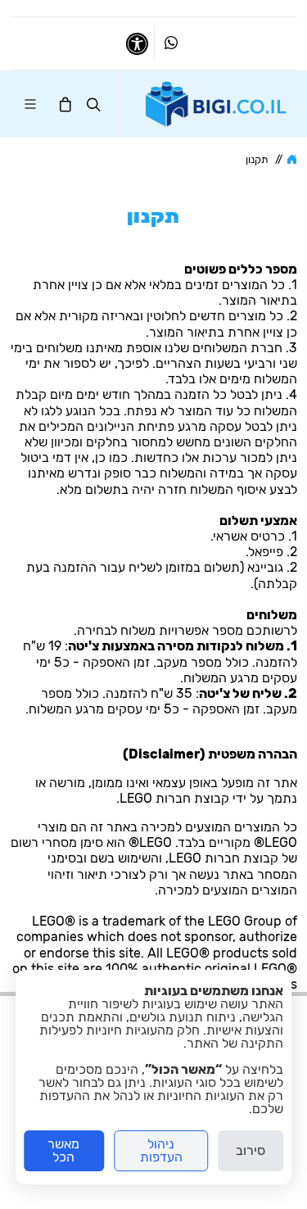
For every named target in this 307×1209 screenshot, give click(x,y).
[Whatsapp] (171, 43)
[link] (216, 104)
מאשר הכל (63, 1150)
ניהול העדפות (161, 1150)
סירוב (250, 1150)
